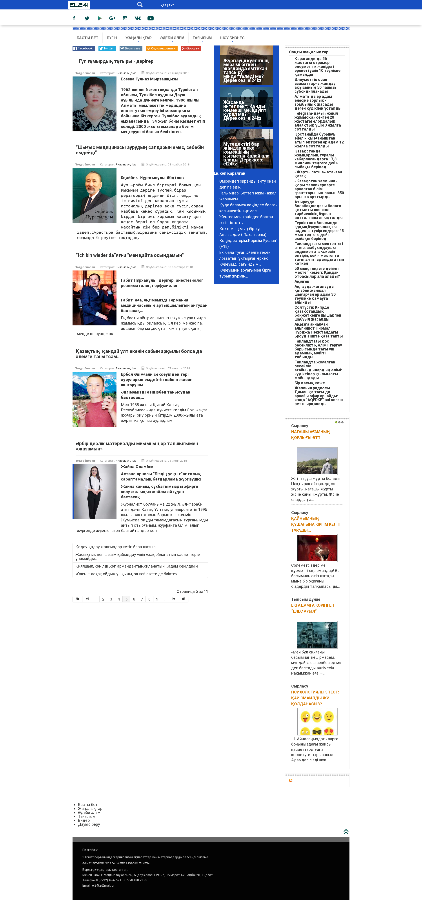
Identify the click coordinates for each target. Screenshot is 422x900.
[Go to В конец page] (184, 599)
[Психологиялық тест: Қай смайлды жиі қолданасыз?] (317, 721)
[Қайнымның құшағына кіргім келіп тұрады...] (317, 547)
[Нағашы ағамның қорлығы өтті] (317, 461)
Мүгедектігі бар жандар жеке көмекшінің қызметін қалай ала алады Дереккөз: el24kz (246, 154)
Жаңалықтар (139, 39)
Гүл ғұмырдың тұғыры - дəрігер (116, 61)
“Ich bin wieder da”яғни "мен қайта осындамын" (130, 255)
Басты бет (87, 38)
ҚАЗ (163, 5)
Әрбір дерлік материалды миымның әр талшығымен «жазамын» (137, 446)
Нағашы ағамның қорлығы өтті (310, 434)
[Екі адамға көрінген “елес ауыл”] (317, 634)
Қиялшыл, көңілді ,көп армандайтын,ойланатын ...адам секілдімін (136, 566)
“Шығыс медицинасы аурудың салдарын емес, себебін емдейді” (140, 150)
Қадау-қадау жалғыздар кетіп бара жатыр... (116, 546)
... (165, 599)
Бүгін (112, 38)
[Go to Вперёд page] (174, 599)
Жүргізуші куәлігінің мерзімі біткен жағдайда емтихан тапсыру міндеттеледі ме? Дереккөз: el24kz (246, 70)
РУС (172, 5)
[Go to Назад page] (87, 599)
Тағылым (202, 39)
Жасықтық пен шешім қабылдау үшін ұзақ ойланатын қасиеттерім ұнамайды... (137, 556)
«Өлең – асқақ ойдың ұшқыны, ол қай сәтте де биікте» (126, 574)
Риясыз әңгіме (126, 73)
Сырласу (299, 425)
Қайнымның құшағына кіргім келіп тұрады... (315, 524)
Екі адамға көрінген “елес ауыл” (312, 608)
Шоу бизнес (232, 39)
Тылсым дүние (305, 599)
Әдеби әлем (172, 39)
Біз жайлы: (90, 850)
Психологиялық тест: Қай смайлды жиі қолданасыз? (315, 698)
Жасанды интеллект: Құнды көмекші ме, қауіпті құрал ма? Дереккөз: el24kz (245, 110)
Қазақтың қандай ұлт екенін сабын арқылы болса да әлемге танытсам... (139, 353)
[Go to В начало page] (77, 599)
